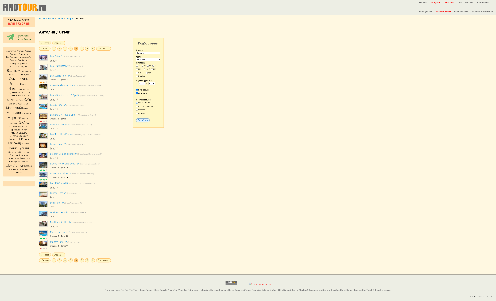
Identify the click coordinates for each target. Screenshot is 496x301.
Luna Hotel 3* (57, 202)
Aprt (149, 73)
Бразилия (23, 63)
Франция (14, 155)
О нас (459, 2)
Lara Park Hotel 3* (59, 66)
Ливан (19, 104)
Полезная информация (482, 11)
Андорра (14, 54)
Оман (28, 123)
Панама (12, 126)
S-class (141, 73)
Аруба (28, 57)
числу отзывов (145, 103)
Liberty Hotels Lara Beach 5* (64, 163)
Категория (140, 63)
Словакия (23, 136)
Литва (25, 104)
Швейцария (14, 161)
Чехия (22, 158)
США (20, 139)
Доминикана (19, 79)
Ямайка (25, 169)
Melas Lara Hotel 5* (60, 232)
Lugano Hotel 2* (58, 193)
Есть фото (143, 93)
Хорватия (23, 155)
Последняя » (103, 48)
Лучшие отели (461, 11)
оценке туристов (145, 106)
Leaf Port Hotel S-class (61, 134)
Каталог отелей (443, 11)
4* (150, 66)
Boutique (142, 76)
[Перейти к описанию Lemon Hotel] (43, 147)
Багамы (13, 60)
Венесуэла (23, 66)
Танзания (25, 143)
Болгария (14, 63)
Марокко (14, 118)
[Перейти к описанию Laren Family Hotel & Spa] (43, 89)
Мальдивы (15, 113)
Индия (13, 89)
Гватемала (26, 71)
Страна (139, 50)
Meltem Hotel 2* (58, 241)
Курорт (139, 56)
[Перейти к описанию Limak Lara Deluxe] (43, 177)
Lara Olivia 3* (56, 56)
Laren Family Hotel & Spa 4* (64, 85)
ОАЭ (22, 123)
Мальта (27, 113)
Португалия (15, 130)
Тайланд (14, 143)
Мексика (26, 118)
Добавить (23, 37)
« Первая (45, 48)
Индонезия (24, 89)
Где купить (435, 2)
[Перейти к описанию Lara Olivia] (43, 60)
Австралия (11, 51)
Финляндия (24, 152)
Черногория (13, 158)
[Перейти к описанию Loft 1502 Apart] (43, 187)
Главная (423, 2)
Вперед (59, 43)
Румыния (14, 133)
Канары (10, 95)
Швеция (24, 161)
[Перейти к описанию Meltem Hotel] (43, 245)
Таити (26, 139)
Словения (13, 139)
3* (145, 66)
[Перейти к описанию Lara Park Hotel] (43, 69)
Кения (23, 95)
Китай (9, 100)
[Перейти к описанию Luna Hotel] (43, 206)
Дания (27, 74)
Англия (28, 51)
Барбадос (23, 60)
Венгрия (13, 66)
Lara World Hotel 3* (60, 75)
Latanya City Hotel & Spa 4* (64, 114)
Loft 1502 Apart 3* (59, 183)
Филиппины (13, 152)
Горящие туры (426, 11)
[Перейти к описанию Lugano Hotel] (43, 196)
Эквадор (27, 166)
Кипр (28, 95)
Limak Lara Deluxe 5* (60, 173)
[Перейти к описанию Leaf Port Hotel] (43, 138)
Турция (23, 148)
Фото (52, 60)
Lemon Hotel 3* (58, 144)
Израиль (24, 84)
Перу (18, 126)
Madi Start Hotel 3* (59, 212)
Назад (45, 43)
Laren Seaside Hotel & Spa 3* (65, 95)
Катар (17, 95)
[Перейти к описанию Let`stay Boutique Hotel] (43, 157)
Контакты (470, 2)
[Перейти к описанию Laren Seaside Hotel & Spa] (43, 99)
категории (142, 110)
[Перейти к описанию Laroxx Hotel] (43, 108)
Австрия (20, 51)
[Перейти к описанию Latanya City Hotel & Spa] (43, 118)
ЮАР (19, 169)
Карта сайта (483, 2)
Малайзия (27, 108)
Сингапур (14, 136)
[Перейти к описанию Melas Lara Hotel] (43, 235)
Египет (14, 84)
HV (154, 69)
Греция (20, 74)
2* (139, 66)
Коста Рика (17, 100)
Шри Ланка (14, 165)
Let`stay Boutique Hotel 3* (63, 153)
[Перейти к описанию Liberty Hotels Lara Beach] (43, 167)
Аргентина (20, 57)
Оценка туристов (144, 81)
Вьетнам (13, 71)
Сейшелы (23, 133)
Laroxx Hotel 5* (58, 105)
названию (142, 113)
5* (156, 66)
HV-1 (140, 69)
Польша (25, 126)
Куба (27, 100)
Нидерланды (12, 123)
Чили (28, 158)
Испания (20, 92)
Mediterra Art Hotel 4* (61, 222)
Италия (28, 92)
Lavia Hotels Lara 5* (60, 124)
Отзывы (53, 80)
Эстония (12, 169)
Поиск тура (448, 2)
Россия (24, 130)
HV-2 (148, 69)
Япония (19, 172)
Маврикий (14, 108)
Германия (12, 74)
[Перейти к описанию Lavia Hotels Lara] (43, 128)
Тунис (13, 148)
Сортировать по (143, 100)
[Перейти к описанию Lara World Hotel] (43, 79)
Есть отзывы (144, 90)
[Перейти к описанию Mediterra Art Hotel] (43, 226)
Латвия (12, 104)
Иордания (11, 92)
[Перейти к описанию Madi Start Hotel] (43, 216)
